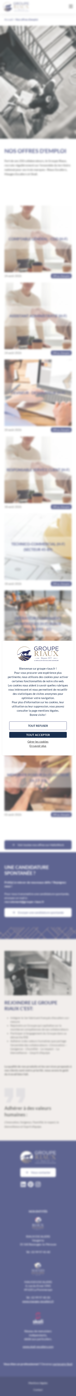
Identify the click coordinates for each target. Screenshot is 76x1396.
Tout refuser (38, 725)
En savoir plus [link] (38, 745)
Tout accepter (38, 734)
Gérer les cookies (38, 741)
